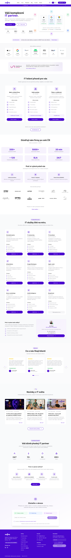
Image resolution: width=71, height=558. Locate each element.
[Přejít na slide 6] (38, 375)
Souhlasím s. (25, 521)
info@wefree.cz (41, 535)
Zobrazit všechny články (34, 428)
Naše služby (9, 24)
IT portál (35, 2)
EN (55, 2)
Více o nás (22, 24)
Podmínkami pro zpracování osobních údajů (28, 521)
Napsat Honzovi (50, 335)
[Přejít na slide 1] (32, 375)
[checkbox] (14, 521)
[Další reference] (66, 366)
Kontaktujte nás (35, 129)
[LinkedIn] (5, 547)
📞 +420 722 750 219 (51, 331)
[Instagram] (7, 547)
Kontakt (40, 2)
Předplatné (27, 2)
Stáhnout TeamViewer (42, 544)
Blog (32, 2)
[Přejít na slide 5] (37, 375)
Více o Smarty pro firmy (30, 68)
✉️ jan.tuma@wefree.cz (51, 332)
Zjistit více (13, 253)
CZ (53, 2)
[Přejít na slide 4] (36, 375)
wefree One (61, 2)
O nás (22, 2)
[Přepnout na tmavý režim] (50, 3)
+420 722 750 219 (42, 537)
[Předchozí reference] (5, 366)
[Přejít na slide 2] (34, 375)
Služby (18, 2)
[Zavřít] (65, 5)
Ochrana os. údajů (40, 546)
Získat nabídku (13, 119)
